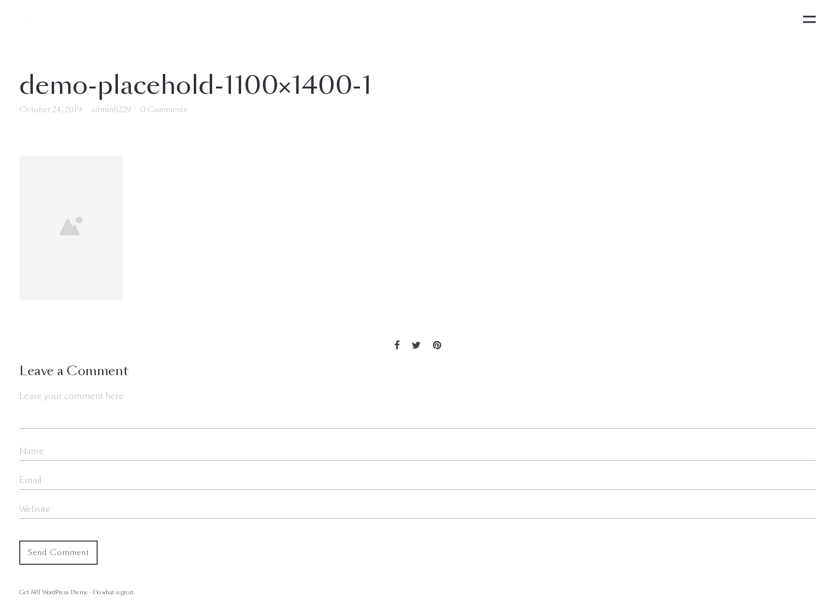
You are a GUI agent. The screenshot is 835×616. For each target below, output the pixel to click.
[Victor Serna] (30, 19)
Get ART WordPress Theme (53, 592)
